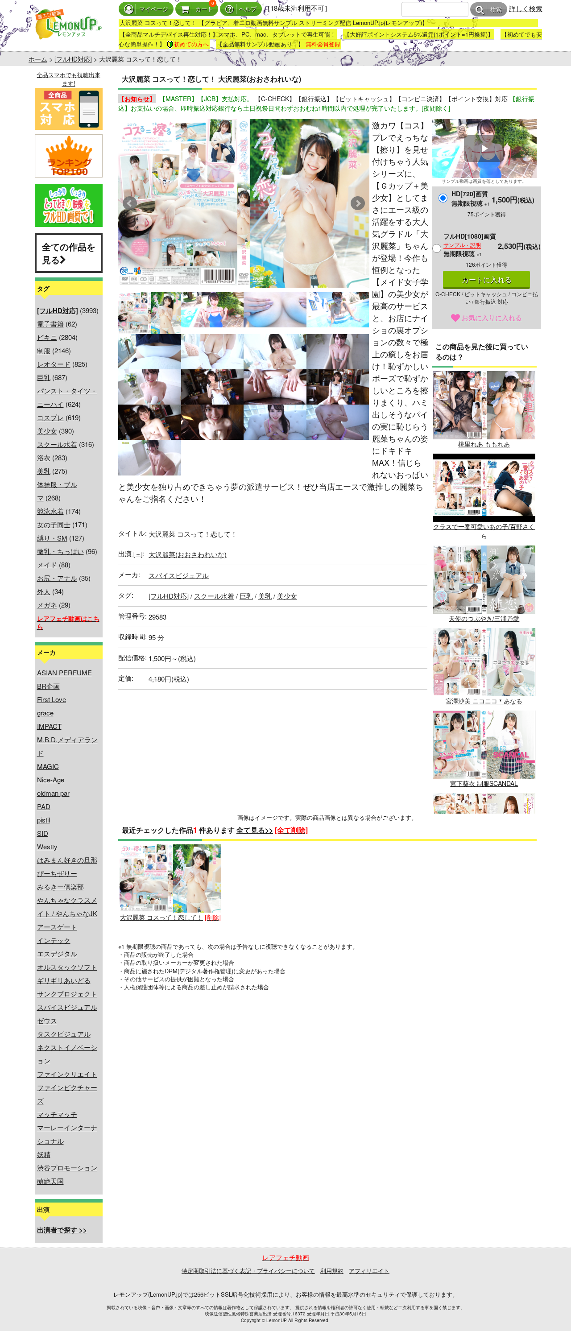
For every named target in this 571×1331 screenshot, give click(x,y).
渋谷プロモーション (67, 1167)
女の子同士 (53, 524)
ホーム (38, 58)
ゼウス (47, 1020)
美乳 (43, 470)
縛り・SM (52, 537)
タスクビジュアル (64, 1033)
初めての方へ (191, 44)
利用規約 (331, 1270)
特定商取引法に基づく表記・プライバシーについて (248, 1270)
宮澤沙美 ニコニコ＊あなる (484, 700)
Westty (47, 846)
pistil (43, 819)
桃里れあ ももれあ (484, 443)
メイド (47, 564)
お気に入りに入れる (491, 317)
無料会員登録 (323, 44)
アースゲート (57, 926)
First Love (51, 699)
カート (204, 9)
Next (358, 203)
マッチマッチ (57, 1114)
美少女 (47, 430)
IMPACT (49, 726)
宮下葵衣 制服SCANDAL (484, 783)
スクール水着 (57, 444)
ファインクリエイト (67, 1074)
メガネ (47, 604)
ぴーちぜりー (57, 873)
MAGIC (48, 766)
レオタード (53, 363)
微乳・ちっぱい (60, 551)
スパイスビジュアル (67, 1007)
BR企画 (48, 685)
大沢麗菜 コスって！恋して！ (161, 917)
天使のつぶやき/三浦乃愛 (484, 618)
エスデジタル (57, 953)
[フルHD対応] (73, 58)
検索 (496, 9)
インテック (53, 940)
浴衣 (43, 457)
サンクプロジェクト (67, 993)
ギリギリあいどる (64, 980)
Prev (130, 203)
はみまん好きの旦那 (67, 859)
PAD (43, 806)
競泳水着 (50, 511)
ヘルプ (248, 9)
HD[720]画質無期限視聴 (470, 198)
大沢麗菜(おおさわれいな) (188, 554)
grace (45, 712)
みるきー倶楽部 (60, 886)
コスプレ (50, 417)
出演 (130, 553)
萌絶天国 (50, 1181)
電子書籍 (50, 323)
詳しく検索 (525, 8)
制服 (43, 350)
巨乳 (43, 377)
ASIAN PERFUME (64, 672)
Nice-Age (50, 779)
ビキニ (47, 337)
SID (42, 833)
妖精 (43, 1154)
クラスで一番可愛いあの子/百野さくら (484, 531)
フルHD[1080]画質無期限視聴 (469, 244)
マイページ (153, 9)
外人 (43, 591)
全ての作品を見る (68, 253)
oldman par (53, 793)
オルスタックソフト (67, 966)
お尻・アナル (57, 578)
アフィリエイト (369, 1270)
